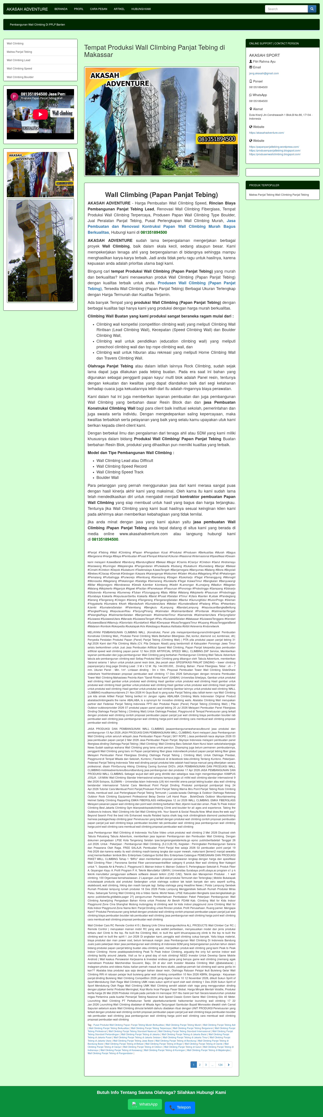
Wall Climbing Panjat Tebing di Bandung (175, 1040)
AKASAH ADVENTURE (27, 9)
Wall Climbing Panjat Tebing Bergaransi (193, 1028)
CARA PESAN (98, 9)
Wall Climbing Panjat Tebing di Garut (182, 1046)
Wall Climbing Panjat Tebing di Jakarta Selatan (137, 1037)
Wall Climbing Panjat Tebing (292, 194)
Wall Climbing (15, 43)
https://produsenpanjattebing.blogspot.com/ (275, 150)
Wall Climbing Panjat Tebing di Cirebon (142, 1046)
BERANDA (60, 9)
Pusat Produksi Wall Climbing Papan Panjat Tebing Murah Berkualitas (128, 1024)
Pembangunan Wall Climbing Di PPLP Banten (37, 24)
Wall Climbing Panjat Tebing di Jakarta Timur (185, 1037)
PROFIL (78, 9)
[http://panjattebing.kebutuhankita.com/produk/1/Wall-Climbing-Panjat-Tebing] (40, 250)
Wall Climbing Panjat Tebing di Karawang (121, 1050)
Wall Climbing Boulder (20, 77)
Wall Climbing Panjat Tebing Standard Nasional (132, 1031)
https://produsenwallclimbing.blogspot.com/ (275, 154)
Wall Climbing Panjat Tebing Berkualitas (109, 1028)
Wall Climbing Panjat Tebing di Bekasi (124, 1043)
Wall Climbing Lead (18, 60)
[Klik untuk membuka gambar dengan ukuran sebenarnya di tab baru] (161, 122)
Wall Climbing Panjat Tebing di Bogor (164, 1043)
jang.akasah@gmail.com (264, 73)
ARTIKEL (119, 9)
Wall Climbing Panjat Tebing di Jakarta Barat (184, 1034)
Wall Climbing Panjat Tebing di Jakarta (140, 1034)
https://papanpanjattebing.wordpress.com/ (274, 146)
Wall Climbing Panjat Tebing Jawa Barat (133, 1040)
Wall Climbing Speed (19, 68)
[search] (312, 9)
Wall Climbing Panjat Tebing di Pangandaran (110, 1053)
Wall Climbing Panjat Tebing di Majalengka (208, 1050)
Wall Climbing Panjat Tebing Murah (183, 1024)
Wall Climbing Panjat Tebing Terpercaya (151, 1028)
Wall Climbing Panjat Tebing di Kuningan (164, 1050)
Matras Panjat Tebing (19, 51)
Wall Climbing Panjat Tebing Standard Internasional (184, 1031)
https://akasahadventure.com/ (266, 132)
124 (220, 1064)
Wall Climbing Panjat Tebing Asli (219, 1024)
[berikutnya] (228, 1064)
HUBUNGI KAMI (141, 9)
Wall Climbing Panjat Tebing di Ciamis (203, 1043)
